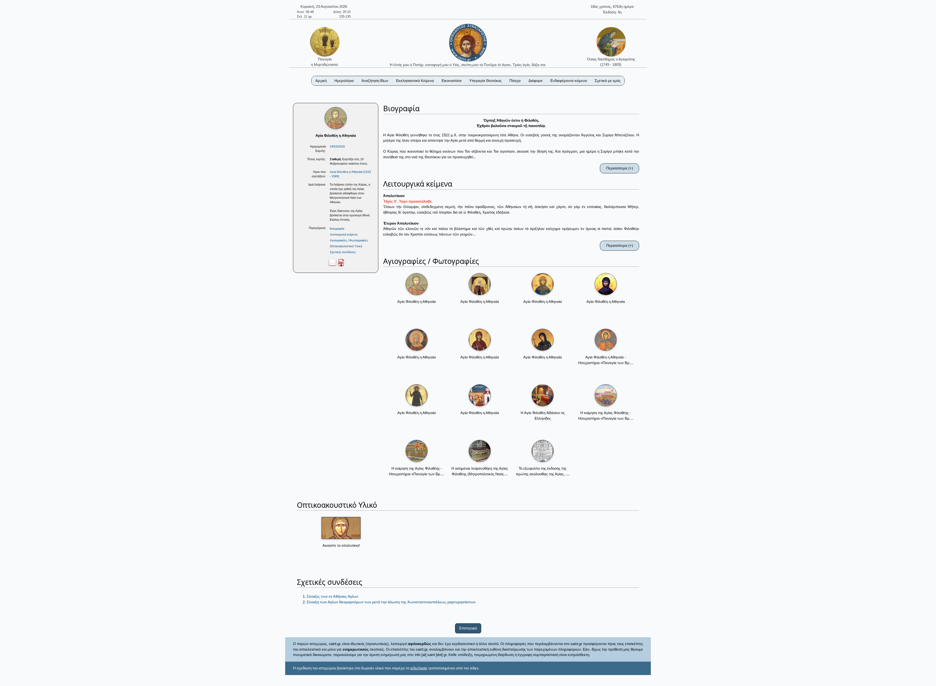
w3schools (418, 668)
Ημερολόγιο (344, 81)
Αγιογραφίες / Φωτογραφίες (349, 240)
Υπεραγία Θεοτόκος (485, 81)
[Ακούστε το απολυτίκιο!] (341, 528)
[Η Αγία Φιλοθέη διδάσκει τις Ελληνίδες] (543, 395)
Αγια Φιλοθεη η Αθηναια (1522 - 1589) (350, 174)
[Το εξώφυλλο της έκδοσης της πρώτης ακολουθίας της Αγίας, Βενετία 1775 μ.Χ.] (543, 451)
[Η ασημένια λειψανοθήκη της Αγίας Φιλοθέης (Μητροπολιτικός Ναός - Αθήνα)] (480, 451)
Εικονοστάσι (451, 81)
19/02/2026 (337, 146)
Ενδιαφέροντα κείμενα (568, 81)
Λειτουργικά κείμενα (343, 234)
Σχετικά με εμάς (608, 81)
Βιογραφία (337, 228)
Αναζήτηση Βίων (374, 81)
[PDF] (341, 262)
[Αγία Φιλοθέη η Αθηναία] (417, 284)
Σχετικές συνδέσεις (343, 252)
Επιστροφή (468, 628)
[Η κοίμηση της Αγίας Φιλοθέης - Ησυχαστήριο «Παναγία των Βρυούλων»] (606, 395)
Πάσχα (515, 81)
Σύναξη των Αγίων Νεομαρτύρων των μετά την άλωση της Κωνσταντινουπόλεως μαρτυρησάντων (391, 602)
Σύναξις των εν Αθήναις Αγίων (332, 596)
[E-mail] (332, 262)
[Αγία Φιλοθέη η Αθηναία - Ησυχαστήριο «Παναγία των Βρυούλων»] (606, 340)
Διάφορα (535, 81)
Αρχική (321, 81)
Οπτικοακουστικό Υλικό (346, 246)
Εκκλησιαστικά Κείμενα (415, 81)
